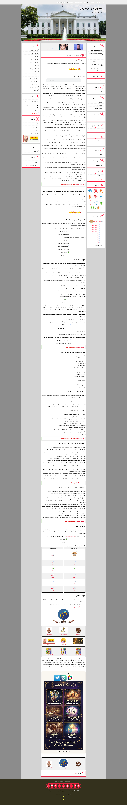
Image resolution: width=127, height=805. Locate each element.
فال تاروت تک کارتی (34, 59)
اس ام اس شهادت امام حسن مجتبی (95, 58)
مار (52, 584)
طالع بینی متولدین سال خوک (90, 8)
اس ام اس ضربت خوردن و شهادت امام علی (96, 54)
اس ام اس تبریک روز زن (97, 61)
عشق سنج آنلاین (99, 165)
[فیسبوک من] (71, 786)
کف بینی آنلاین (99, 119)
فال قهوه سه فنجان (98, 105)
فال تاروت (93, 2)
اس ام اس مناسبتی (78, 2)
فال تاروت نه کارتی (34, 75)
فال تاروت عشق (34, 81)
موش (53, 577)
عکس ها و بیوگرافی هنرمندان (32, 165)
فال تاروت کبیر (35, 53)
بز (74, 571)
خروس (74, 564)
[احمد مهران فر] (78, 47)
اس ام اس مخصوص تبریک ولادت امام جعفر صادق (96, 69)
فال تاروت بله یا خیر (34, 87)
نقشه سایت (58, 794)
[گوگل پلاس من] (55, 786)
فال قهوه (100, 102)
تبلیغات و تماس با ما (61, 2)
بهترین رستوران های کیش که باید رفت (32, 101)
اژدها (53, 564)
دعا (101, 144)
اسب (74, 577)
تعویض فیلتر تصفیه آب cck (32, 110)
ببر (74, 590)
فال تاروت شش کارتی (33, 72)
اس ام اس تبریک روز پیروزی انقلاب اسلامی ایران (96, 64)
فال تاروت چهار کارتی (33, 65)
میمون (52, 557)
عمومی (76, 773)
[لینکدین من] (48, 786)
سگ (53, 571)
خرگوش (74, 584)
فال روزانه (86, 2)
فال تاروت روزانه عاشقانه (33, 84)
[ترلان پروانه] (63, 47)
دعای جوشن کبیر (99, 141)
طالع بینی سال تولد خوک (74, 55)
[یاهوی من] (78, 786)
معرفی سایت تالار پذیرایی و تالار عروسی (32, 106)
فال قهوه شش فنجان (98, 108)
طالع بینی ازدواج (99, 130)
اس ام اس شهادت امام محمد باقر (96, 50)
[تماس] (63, 786)
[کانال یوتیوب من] (52, 786)
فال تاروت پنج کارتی (34, 69)
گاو (74, 557)
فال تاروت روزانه (34, 50)
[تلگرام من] (74, 786)
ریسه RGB (100, 176)
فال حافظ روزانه (35, 127)
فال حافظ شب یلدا (34, 130)
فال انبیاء (100, 91)
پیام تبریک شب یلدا (34, 133)
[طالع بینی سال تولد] (96, 232)
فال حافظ (98, 2)
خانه (103, 2)
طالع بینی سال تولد (98, 245)
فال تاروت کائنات (34, 56)
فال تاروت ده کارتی (34, 78)
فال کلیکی (100, 154)
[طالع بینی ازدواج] (63, 615)
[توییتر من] (59, 786)
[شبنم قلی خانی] (48, 49)
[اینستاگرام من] (67, 786)
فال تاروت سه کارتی (34, 62)
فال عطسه (36, 151)
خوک (53, 590)
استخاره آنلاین (70, 2)
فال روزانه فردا (35, 162)
